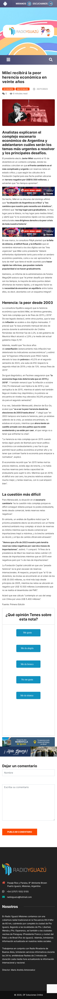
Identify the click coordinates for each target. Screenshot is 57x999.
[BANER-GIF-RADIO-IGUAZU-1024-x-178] (28, 191)
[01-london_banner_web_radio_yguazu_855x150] (28, 741)
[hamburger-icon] (8, 60)
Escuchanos (40, 3)
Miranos (21, 3)
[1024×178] (28, 751)
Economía (8, 89)
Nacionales (22, 89)
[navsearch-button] (51, 60)
